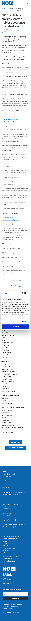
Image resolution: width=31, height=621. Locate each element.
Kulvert (4, 364)
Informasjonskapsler (9, 561)
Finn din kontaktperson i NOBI (12, 536)
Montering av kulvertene (10, 119)
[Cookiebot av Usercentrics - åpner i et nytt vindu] (22, 293)
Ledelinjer (5, 389)
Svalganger (6, 347)
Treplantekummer (8, 381)
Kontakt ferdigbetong (9, 403)
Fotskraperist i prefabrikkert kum (13, 427)
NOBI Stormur (7, 415)
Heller (4, 418)
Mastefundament (8, 379)
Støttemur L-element (9, 374)
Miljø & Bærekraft (8, 546)
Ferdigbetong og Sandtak (10, 395)
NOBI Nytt (6, 550)
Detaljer (23, 321)
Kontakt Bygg (6, 357)
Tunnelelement (7, 369)
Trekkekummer (7, 384)
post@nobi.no (7, 481)
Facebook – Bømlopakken (11, 220)
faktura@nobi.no (13, 494)
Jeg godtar (15, 326)
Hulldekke (5, 333)
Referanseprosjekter (9, 553)
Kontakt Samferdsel (9, 391)
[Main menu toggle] (27, 3)
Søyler (4, 338)
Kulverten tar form (8, 121)
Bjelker (4, 340)
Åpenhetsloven (7, 558)
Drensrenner (6, 422)
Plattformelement (8, 372)
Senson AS (18, 612)
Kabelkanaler (6, 367)
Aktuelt (12, 30)
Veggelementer (7, 343)
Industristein (6, 420)
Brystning (5, 350)
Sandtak (4, 401)
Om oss (5, 541)
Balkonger (5, 345)
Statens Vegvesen (8, 217)
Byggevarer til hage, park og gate (13, 407)
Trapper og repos (8, 335)
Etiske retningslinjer (9, 548)
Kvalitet (5, 543)
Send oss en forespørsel (10, 539)
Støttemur (5, 413)
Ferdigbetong (6, 398)
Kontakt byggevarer (9, 432)
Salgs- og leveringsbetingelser (12, 556)
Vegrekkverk (6, 376)
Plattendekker (7, 352)
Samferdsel (5, 361)
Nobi (3, 8)
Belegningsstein (7, 410)
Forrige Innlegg (15, 280)
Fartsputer (5, 386)
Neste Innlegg (15, 286)
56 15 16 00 (6, 483)
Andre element (7, 355)
